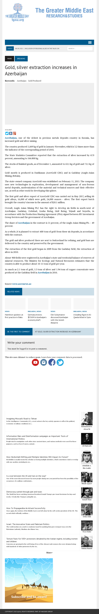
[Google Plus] (14, 133)
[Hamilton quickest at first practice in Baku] (15, 307)
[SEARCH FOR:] (80, 48)
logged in (24, 348)
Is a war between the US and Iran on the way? (26, 476)
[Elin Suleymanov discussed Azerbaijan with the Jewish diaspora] (61, 307)
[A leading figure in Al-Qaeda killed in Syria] (83, 307)
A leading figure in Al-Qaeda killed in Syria (82, 316)
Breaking (32, 311)
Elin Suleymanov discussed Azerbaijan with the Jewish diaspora (59, 318)
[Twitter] (7, 133)
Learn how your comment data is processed (61, 357)
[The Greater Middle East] (49, 12)
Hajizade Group (46, 611)
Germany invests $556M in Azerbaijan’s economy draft (37, 317)
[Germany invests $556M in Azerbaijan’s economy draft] (38, 307)
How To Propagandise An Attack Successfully (25, 508)
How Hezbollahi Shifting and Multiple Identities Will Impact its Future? (37, 457)
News (7, 311)
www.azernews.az (21, 283)
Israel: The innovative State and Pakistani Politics (27, 524)
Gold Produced (34, 80)
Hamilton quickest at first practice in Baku (14, 316)
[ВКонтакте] (10, 133)
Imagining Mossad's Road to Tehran (21, 418)
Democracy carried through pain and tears (24, 491)
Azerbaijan (21, 80)
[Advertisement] (52, 30)
